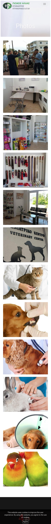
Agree (25, 522)
